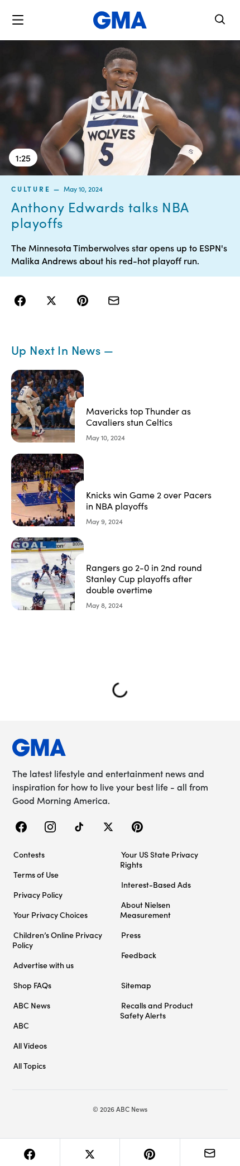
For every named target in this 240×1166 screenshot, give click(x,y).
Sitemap (136, 985)
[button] (17, 20)
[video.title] (120, 107)
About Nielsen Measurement (145, 909)
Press (131, 934)
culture (30, 188)
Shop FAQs (32, 985)
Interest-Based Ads (156, 884)
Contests (29, 854)
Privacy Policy (38, 894)
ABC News (31, 1005)
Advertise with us (43, 964)
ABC (21, 1025)
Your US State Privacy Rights (159, 859)
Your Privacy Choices (50, 914)
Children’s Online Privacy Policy (57, 939)
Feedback (138, 954)
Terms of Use (36, 874)
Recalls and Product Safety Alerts (156, 1010)
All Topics (29, 1065)
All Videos (30, 1045)
